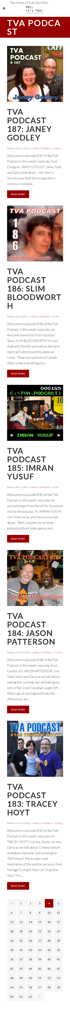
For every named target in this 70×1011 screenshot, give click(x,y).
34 (49, 950)
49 (21, 978)
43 (21, 968)
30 (11, 950)
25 (21, 940)
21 (39, 931)
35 (58, 950)
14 (30, 922)
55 (21, 987)
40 (49, 959)
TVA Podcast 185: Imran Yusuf (30, 463)
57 (39, 987)
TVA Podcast (45, 148)
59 (58, 987)
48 (11, 978)
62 (30, 996)
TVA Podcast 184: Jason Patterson (31, 628)
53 (58, 978)
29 (58, 940)
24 (11, 940)
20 (30, 931)
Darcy (58, 148)
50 (30, 978)
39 (39, 959)
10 (49, 912)
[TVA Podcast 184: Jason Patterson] (35, 578)
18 (11, 931)
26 (30, 940)
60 (11, 996)
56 (30, 987)
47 (58, 968)
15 (39, 922)
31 (21, 950)
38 (30, 959)
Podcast (36, 148)
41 (58, 959)
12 (11, 922)
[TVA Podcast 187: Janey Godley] (35, 74)
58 (49, 987)
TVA (57, 316)
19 (21, 931)
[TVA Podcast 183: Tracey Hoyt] (35, 749)
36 (11, 959)
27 (39, 940)
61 (21, 996)
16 (49, 922)
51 (39, 978)
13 (21, 922)
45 (39, 968)
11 (58, 912)
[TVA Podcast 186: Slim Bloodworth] (35, 233)
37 (21, 959)
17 (58, 922)
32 (30, 950)
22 (49, 931)
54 (11, 987)
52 (49, 978)
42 (11, 968)
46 (49, 968)
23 (58, 931)
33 (39, 950)
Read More (18, 194)
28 (49, 940)
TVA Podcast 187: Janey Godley (29, 124)
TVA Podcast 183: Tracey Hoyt (32, 799)
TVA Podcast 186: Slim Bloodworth (34, 288)
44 (30, 968)
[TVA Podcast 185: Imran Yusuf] (35, 413)
